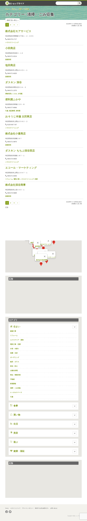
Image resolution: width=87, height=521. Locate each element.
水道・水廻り (14, 348)
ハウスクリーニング (12, 42)
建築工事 (13, 331)
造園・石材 (14, 353)
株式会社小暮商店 (15, 133)
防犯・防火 (14, 366)
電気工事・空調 (15, 344)
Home (7, 508)
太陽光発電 (14, 370)
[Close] (48, 240)
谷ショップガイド (15, 3)
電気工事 (17, 179)
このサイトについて (15, 508)
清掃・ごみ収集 (15, 388)
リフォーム (9, 179)
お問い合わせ (53, 508)
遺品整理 (12, 111)
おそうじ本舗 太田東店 (18, 116)
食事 (15, 405)
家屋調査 (13, 383)
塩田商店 (10, 65)
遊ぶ (15, 442)
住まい (16, 326)
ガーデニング (14, 357)
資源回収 (8, 59)
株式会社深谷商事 (15, 184)
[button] (43, 248)
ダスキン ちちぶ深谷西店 (20, 150)
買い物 (16, 414)
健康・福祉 (18, 451)
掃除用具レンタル (11, 93)
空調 (36, 179)
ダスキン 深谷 (13, 82)
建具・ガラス (14, 362)
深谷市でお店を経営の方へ (42, 508)
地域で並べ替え (12, 20)
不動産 (12, 379)
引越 (6, 111)
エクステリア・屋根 (17, 340)
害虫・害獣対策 (15, 375)
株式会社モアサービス (18, 31)
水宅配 (20, 93)
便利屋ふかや (13, 99)
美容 (15, 433)
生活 (15, 424)
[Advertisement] (43, 224)
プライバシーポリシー (28, 508)
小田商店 (10, 48)
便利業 (18, 111)
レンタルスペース (16, 392)
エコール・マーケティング (21, 167)
